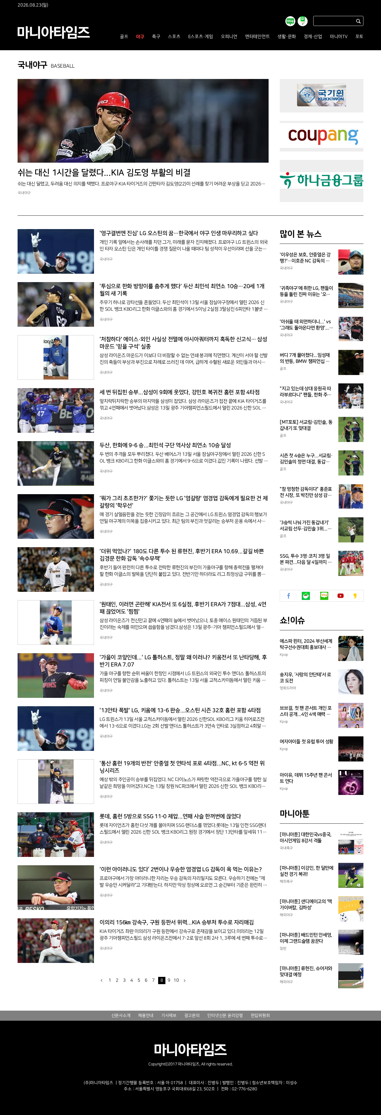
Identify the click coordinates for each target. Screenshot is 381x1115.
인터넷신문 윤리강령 (225, 1015)
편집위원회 (260, 1015)
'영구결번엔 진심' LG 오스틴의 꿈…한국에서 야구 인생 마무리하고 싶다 (179, 233)
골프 (124, 36)
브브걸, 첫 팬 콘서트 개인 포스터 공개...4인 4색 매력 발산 (306, 711)
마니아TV (339, 36)
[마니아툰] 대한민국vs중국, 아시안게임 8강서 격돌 (306, 837)
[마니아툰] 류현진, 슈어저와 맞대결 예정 (306, 971)
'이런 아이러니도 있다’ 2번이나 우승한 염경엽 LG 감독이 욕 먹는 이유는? (181, 869)
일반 (283, 948)
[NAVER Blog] (324, 596)
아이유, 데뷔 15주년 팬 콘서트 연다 (306, 778)
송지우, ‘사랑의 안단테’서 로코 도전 (305, 677)
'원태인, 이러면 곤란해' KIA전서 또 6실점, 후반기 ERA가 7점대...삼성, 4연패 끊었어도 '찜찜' (183, 608)
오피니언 (229, 36)
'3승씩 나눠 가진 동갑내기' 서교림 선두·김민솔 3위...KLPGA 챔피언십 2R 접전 (306, 526)
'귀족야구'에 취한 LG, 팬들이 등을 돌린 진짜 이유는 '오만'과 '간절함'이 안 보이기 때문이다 (306, 291)
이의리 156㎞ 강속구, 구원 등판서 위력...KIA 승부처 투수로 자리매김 (177, 922)
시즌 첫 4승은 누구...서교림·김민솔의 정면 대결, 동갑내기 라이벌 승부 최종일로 (306, 459)
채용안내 (145, 1015)
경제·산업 (313, 36)
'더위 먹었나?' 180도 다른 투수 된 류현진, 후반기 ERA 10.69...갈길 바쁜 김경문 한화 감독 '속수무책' (182, 555)
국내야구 (24, 193)
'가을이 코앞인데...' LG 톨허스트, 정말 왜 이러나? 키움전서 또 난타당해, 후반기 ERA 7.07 (183, 661)
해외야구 (286, 915)
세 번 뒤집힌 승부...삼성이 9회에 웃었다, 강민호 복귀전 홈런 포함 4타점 (179, 392)
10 (176, 980)
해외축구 (286, 881)
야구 (140, 36)
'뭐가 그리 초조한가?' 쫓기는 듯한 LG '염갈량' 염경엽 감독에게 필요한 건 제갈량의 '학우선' (184, 502)
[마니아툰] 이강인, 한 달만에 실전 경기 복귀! (306, 871)
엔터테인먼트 (257, 36)
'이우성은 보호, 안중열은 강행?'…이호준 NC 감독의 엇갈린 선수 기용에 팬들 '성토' (305, 258)
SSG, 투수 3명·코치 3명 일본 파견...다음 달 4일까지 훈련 (306, 559)
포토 (359, 36)
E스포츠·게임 (200, 36)
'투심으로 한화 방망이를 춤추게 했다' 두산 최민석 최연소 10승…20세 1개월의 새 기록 (182, 290)
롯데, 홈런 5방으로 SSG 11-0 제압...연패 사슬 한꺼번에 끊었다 (170, 816)
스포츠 (174, 36)
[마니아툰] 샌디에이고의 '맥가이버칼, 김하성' (306, 904)
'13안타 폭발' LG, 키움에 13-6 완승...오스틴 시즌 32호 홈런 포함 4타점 (180, 710)
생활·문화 (287, 36)
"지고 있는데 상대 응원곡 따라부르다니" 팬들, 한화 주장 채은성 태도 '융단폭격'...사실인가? (306, 392)
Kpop (284, 655)
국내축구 (286, 848)
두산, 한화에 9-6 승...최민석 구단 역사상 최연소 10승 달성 (165, 445)
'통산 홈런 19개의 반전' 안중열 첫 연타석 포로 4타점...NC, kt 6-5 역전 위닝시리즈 (182, 767)
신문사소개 (121, 1015)
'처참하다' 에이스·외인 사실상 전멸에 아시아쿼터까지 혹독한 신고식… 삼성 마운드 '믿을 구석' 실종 (183, 343)
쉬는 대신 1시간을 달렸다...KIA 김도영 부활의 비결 (104, 172)
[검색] (358, 21)
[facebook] (289, 596)
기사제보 (169, 1015)
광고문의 (192, 1015)
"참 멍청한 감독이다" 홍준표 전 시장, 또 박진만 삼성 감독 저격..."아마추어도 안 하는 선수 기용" (306, 492)
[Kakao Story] (355, 596)
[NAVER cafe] (306, 596)
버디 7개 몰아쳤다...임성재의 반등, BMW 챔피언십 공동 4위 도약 (305, 358)
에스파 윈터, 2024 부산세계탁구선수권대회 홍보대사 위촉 (306, 644)
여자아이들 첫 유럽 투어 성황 (306, 741)
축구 (156, 36)
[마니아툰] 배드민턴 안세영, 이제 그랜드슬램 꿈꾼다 (306, 938)
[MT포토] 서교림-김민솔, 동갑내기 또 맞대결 (306, 425)
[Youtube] (340, 596)
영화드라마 (288, 688)
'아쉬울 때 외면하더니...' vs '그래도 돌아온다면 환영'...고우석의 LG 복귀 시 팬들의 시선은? (306, 325)
